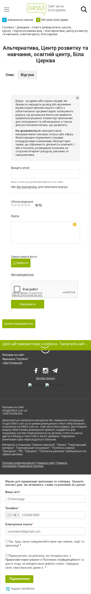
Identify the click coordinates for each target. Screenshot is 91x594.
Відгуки (27, 75)
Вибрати (22, 263)
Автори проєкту (45, 378)
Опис (10, 75)
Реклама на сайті (13, 354)
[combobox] (13, 515)
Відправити (27, 304)
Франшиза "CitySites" (15, 359)
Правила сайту (46, 463)
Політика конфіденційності (19, 463)
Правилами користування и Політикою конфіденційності (42, 559)
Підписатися (19, 579)
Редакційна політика (30, 466)
